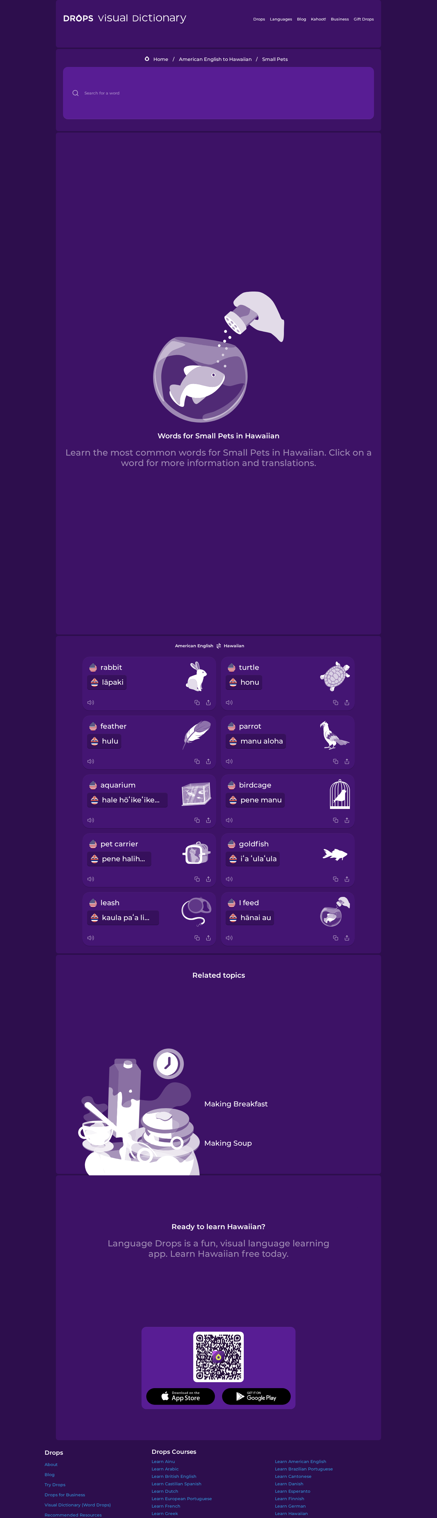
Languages (281, 19)
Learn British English (174, 1476)
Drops (259, 19)
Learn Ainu (163, 1461)
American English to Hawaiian (215, 59)
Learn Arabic (165, 1469)
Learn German (290, 1506)
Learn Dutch (165, 1491)
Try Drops (55, 1484)
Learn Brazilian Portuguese (304, 1469)
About (51, 1464)
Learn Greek (165, 1513)
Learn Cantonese (293, 1476)
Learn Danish (289, 1483)
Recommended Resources (73, 1515)
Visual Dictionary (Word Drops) (78, 1505)
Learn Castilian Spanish (177, 1483)
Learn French (166, 1506)
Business (340, 19)
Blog (301, 19)
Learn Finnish (289, 1498)
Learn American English (300, 1461)
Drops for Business (65, 1494)
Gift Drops (364, 19)
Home (160, 59)
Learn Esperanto (292, 1491)
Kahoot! (318, 19)
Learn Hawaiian (291, 1513)
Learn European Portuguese (182, 1498)
